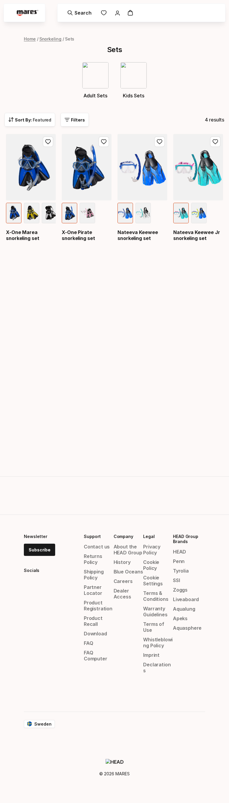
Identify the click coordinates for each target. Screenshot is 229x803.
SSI (176, 580)
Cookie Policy (151, 565)
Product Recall (93, 621)
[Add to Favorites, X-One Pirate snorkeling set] (103, 141)
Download (95, 634)
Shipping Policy (94, 575)
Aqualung (184, 609)
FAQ (88, 643)
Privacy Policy (151, 550)
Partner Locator (93, 590)
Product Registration (98, 606)
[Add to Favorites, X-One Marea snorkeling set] (48, 141)
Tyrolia (181, 571)
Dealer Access (122, 594)
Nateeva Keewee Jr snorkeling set (196, 235)
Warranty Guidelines (155, 612)
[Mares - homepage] (27, 13)
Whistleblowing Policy (158, 642)
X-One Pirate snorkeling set (78, 235)
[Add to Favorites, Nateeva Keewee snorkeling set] (159, 141)
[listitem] (13, 213)
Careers (123, 581)
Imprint (151, 655)
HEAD (179, 552)
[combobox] (30, 119)
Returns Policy (93, 559)
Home (30, 38)
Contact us (97, 547)
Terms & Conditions (155, 596)
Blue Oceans (128, 572)
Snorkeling (50, 38)
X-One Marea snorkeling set (22, 235)
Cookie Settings (153, 581)
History (122, 562)
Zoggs (180, 590)
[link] (104, 13)
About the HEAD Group (128, 550)
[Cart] (130, 13)
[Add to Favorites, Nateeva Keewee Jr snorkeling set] (215, 141)
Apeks (180, 618)
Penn (179, 561)
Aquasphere (187, 628)
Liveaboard (186, 599)
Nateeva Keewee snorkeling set (137, 235)
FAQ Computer (95, 656)
